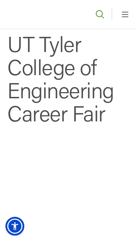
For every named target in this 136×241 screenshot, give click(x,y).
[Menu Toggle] (125, 14)
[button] (14, 226)
